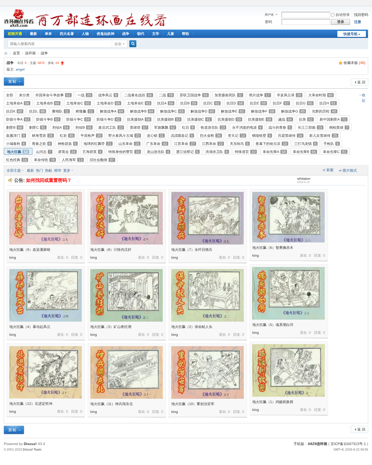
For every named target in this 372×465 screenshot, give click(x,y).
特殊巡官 (245, 152)
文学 (155, 34)
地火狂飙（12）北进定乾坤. (31, 404)
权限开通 (15, 34)
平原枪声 (90, 136)
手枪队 (331, 144)
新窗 (330, 170)
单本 (48, 34)
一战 (84, 95)
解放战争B (141, 111)
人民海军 (72, 160)
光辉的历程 (324, 111)
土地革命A (17, 103)
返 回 (361, 82)
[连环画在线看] (19, 26)
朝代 (140, 34)
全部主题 (14, 170)
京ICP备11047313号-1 (348, 444)
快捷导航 (350, 34)
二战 (166, 95)
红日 (188, 127)
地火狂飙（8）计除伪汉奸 (110, 250)
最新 (33, 34)
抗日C (211, 103)
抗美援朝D (229, 119)
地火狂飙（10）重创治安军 (192, 404)
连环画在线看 (6, 53)
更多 (66, 170)
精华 (57, 170)
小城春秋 (15, 144)
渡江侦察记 (187, 152)
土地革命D (108, 103)
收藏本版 (354, 63)
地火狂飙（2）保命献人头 (191, 327)
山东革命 (128, 144)
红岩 (66, 136)
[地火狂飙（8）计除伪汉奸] (126, 218)
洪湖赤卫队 (216, 152)
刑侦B (83, 127)
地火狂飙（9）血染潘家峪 (29, 250)
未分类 (24, 95)
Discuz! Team (32, 449)
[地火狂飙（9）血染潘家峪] (45, 218)
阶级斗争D (108, 119)
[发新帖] (14, 81)
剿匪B (14, 127)
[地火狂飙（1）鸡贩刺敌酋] (288, 370)
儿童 (170, 34)
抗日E (258, 103)
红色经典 (16, 160)
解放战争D (202, 111)
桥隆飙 (84, 111)
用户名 (269, 14)
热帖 (48, 170)
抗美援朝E (259, 119)
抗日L (37, 111)
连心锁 (155, 136)
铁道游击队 (213, 127)
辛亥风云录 (289, 95)
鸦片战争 (259, 95)
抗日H (327, 103)
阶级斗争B (47, 119)
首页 (16, 53)
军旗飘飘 (164, 127)
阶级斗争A (17, 119)
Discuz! (30, 444)
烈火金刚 (210, 136)
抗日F (281, 103)
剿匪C (37, 127)
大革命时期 (320, 95)
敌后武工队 (110, 127)
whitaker (304, 178)
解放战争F (262, 111)
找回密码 (361, 15)
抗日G (304, 103)
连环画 (30, 53)
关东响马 (239, 144)
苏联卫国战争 (194, 95)
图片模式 (350, 170)
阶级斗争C (78, 119)
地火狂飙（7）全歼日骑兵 (191, 250)
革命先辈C (334, 152)
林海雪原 (42, 136)
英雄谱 (138, 127)
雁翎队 (60, 111)
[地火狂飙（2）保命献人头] (207, 295)
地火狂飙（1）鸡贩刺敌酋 (272, 402)
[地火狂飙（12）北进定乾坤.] (45, 372)
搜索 (117, 44)
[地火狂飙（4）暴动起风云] (45, 295)
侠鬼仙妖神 (105, 34)
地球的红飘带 (97, 144)
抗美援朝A (138, 119)
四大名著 (67, 34)
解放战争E (232, 111)
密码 (268, 22)
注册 (357, 22)
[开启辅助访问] (367, 3)
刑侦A (60, 127)
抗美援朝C (199, 119)
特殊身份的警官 (124, 152)
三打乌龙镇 (305, 144)
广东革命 (156, 144)
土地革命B (47, 103)
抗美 (306, 119)
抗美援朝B (168, 119)
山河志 (43, 152)
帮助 (185, 34)
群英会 (66, 152)
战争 (125, 34)
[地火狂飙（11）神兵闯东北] (126, 372)
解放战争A (111, 111)
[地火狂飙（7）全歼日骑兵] (207, 218)
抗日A (165, 103)
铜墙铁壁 (261, 136)
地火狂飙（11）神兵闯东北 (111, 404)
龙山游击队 (158, 152)
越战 (285, 119)
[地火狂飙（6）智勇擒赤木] (288, 217)
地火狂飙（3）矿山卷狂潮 (110, 327)
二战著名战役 (138, 95)
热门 (39, 170)
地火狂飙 (17, 152)
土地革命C (78, 103)
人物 (85, 34)
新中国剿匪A (333, 119)
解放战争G (293, 111)
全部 (9, 95)
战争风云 (107, 95)
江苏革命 (184, 144)
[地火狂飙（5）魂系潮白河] (288, 293)
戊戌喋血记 (182, 136)
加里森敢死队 (228, 95)
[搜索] (132, 44)
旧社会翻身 (102, 160)
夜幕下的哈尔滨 (271, 144)
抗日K (14, 111)
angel (20, 69)
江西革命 (212, 144)
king (12, 257)
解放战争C (171, 111)
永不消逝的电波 (246, 127)
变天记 (236, 136)
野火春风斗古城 (124, 136)
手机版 (299, 444)
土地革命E (138, 103)
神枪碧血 (67, 144)
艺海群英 (91, 152)
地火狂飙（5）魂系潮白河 (272, 325)
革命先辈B (304, 152)
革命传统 (44, 160)
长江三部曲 (310, 127)
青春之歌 (41, 144)
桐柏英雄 (338, 127)
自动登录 (343, 15)
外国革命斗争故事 (52, 95)
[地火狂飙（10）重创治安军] (207, 372)
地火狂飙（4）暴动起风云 (29, 327)
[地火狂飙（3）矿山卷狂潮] (126, 295)
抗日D (234, 103)
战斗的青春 (279, 127)
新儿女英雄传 (323, 136)
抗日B (188, 103)
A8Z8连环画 (317, 444)
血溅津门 (15, 136)
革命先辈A (274, 152)
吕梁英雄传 (290, 136)
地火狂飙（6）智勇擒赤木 (272, 248)
